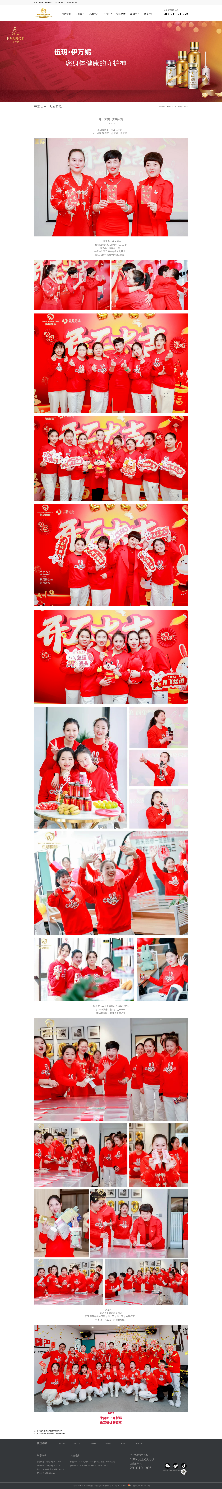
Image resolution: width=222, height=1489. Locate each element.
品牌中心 (94, 14)
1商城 (100, 1466)
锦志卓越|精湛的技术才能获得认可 (48, 1431)
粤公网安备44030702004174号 (140, 1486)
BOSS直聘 (92, 1466)
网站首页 (66, 14)
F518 (106, 1466)
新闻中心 (134, 14)
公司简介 (80, 14)
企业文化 (77, 1443)
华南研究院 (110, 1462)
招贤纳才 (121, 14)
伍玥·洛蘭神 (84, 1462)
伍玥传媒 (73, 1462)
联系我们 (148, 14)
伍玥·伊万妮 (95, 1462)
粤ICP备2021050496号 (119, 1486)
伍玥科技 (83, 1466)
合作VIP (107, 14)
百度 (103, 1462)
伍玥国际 (74, 1466)
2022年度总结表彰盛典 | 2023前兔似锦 (49, 1433)
